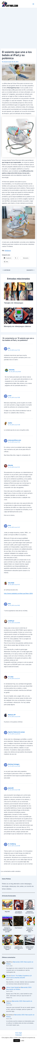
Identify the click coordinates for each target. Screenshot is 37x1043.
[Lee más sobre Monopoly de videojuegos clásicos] (18, 315)
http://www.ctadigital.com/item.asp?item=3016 (18, 593)
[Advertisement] (18, 27)
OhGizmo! (8, 250)
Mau (7, 975)
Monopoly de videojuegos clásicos (17, 326)
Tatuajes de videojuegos (13, 303)
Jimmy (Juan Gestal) (12, 987)
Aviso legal (18, 1033)
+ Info (22, 1040)
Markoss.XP (12, 714)
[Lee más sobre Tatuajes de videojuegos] (18, 291)
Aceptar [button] (16, 1040)
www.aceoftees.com (14, 440)
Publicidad (18, 1035)
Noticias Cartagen (13, 764)
